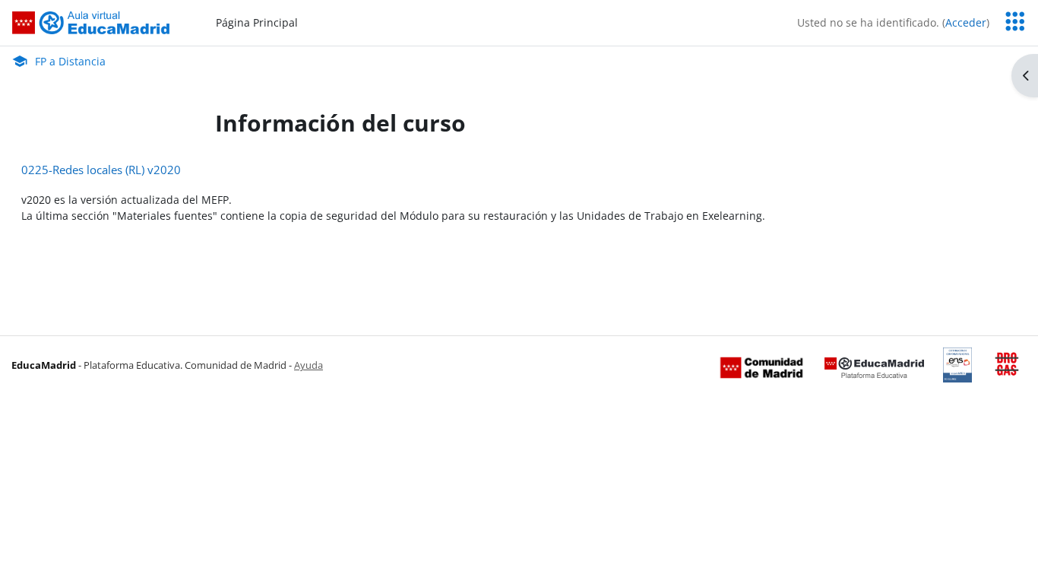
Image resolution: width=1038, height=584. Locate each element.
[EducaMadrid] (874, 366)
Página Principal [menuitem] (257, 22)
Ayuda (308, 365)
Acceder (965, 22)
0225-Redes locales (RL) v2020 (101, 169)
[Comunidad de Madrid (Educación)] (761, 366)
